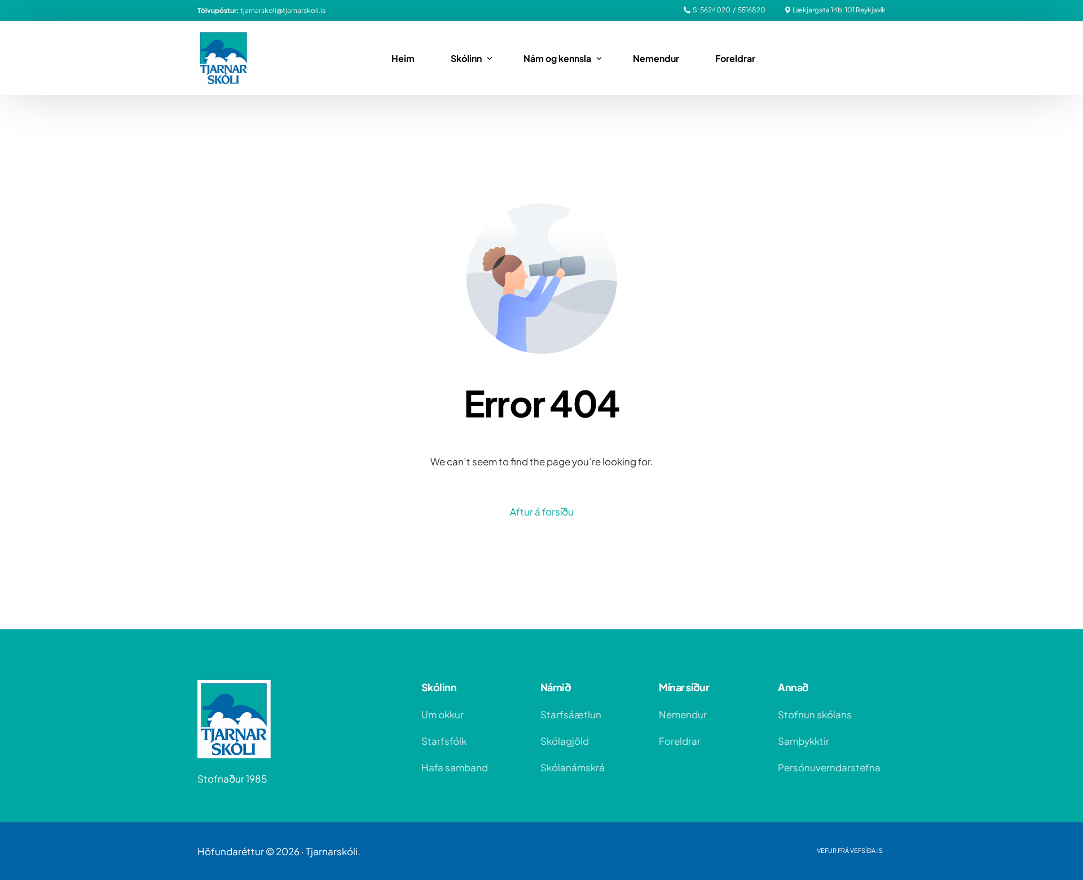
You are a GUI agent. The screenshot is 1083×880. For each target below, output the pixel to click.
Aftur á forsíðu (542, 511)
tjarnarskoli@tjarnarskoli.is (282, 10)
